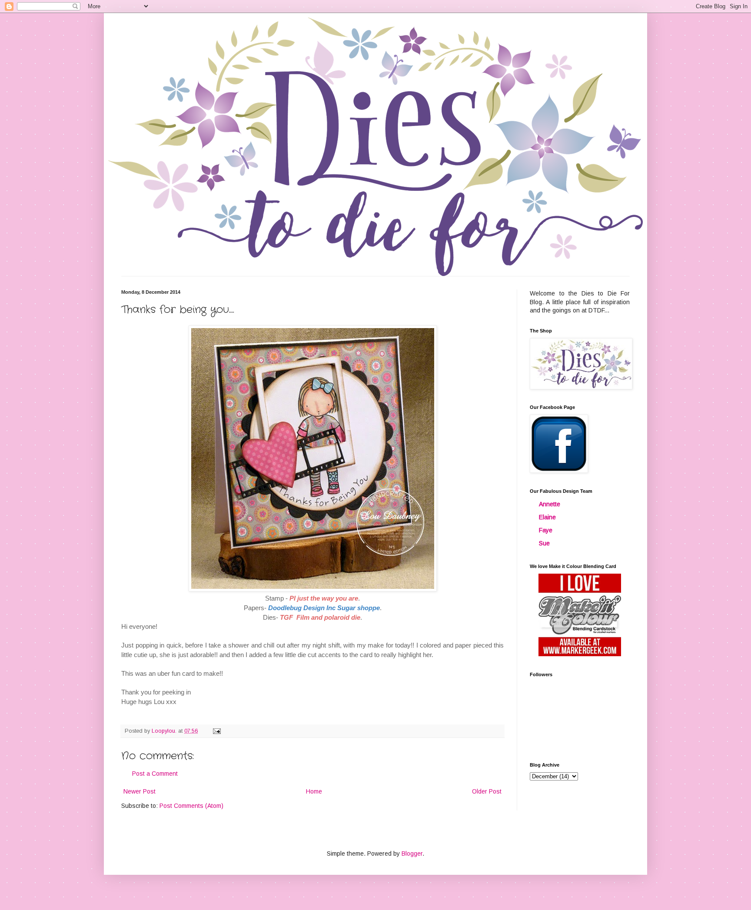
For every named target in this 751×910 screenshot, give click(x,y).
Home (314, 791)
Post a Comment (155, 773)
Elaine (547, 517)
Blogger (412, 853)
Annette (549, 504)
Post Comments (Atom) (191, 805)
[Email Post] (216, 731)
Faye (545, 530)
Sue (544, 543)
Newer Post (139, 791)
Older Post (487, 791)
